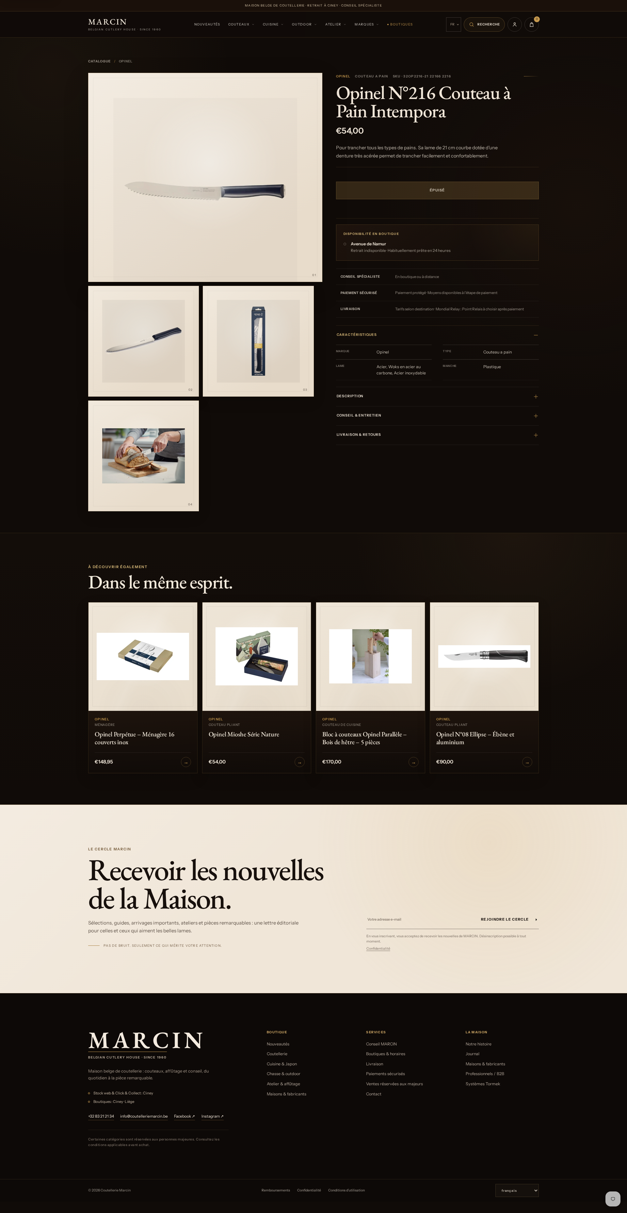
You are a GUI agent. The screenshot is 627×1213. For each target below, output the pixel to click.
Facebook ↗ (184, 1116)
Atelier (333, 24)
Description (350, 396)
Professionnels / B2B (485, 1073)
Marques (364, 24)
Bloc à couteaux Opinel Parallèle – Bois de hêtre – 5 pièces (364, 738)
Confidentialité (378, 948)
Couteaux (238, 24)
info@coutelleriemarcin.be (144, 1116)
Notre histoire (478, 1043)
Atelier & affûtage (283, 1083)
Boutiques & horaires (385, 1053)
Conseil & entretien (359, 415)
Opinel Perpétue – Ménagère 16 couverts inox (134, 738)
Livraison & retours (359, 435)
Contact (373, 1093)
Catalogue (99, 61)
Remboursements (276, 1190)
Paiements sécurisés (385, 1073)
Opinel (343, 76)
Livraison (374, 1063)
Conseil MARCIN (381, 1043)
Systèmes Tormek (483, 1083)
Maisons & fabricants (286, 1093)
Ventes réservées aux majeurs (394, 1083)
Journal (472, 1053)
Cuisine (271, 24)
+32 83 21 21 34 (101, 1116)
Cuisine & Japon (282, 1063)
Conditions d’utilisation (346, 1190)
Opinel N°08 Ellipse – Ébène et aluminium (475, 738)
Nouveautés (207, 24)
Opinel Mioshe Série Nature (244, 734)
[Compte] (514, 24)
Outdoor (302, 24)
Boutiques (401, 24)
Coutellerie (277, 1053)
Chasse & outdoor (283, 1073)
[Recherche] (484, 24)
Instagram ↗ (212, 1116)
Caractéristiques (357, 335)
